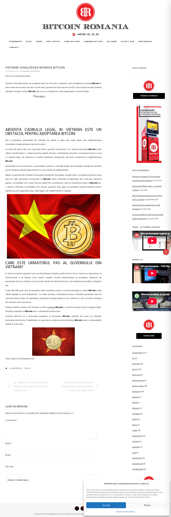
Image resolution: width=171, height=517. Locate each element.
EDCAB (134, 402)
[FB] (77, 508)
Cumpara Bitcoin (93, 41)
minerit (134, 430)
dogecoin (135, 397)
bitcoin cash (136, 375)
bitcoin (37, 71)
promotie (135, 441)
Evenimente (15, 41)
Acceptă (106, 505)
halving (135, 419)
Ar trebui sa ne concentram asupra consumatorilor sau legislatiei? (30, 386)
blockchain (136, 391)
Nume (8, 443)
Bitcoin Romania (138, 380)
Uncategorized (137, 469)
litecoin (135, 425)
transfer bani (136, 458)
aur (133, 358)
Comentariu (11, 420)
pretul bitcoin (137, 436)
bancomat (136, 364)
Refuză (147, 505)
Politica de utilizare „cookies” (125, 511)
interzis (51, 307)
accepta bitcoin (26, 71)
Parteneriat (145, 41)
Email (8, 455)
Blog (29, 41)
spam (134, 452)
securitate (135, 447)
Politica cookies (63, 514)
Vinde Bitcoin (72, 41)
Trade (39, 41)
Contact (14, 47)
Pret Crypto (53, 41)
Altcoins (112, 41)
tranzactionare (137, 463)
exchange (135, 414)
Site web (9, 466)
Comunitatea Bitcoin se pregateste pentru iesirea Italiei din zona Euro (78, 386)
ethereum (135, 408)
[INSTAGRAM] (83, 508)
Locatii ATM (127, 41)
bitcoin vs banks (138, 386)
